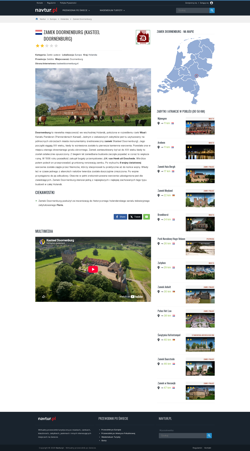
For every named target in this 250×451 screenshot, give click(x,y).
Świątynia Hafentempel (169, 335)
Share (122, 216)
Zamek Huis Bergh (166, 166)
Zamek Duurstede (166, 359)
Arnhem (161, 142)
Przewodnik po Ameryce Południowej (118, 433)
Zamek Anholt (164, 287)
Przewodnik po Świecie (76, 10)
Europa (78, 55)
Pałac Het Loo (164, 311)
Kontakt (40, 3)
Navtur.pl (60, 448)
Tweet (137, 216)
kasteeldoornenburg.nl (67, 63)
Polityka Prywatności (68, 3)
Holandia (93, 55)
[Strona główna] (46, 10)
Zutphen (162, 263)
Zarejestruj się (191, 3)
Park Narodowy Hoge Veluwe (171, 239)
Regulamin (51, 3)
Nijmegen (162, 118)
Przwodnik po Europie (111, 430)
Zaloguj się (204, 3)
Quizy (103, 440)
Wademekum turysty (112, 10)
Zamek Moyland (165, 190)
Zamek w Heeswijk (166, 383)
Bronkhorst (163, 215)
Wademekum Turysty (110, 437)
